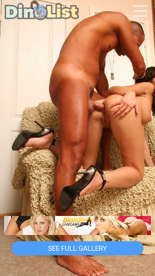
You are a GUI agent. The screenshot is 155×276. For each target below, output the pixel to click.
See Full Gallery (77, 248)
